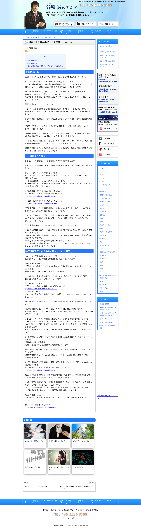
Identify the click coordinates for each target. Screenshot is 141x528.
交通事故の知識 (105, 198)
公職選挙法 (103, 211)
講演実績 (36, 32)
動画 (101, 228)
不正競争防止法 (105, 185)
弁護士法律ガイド (106, 319)
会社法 (102, 205)
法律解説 (103, 255)
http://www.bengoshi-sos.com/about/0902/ (41, 407)
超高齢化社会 (31, 61)
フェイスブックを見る (50, 32)
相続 (26, 51)
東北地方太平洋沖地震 (107, 252)
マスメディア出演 (95, 32)
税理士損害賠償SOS (106, 322)
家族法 (102, 238)
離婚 (101, 291)
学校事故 (103, 235)
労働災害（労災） (106, 225)
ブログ (102, 175)
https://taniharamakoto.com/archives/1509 (41, 203)
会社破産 (103, 208)
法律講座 (103, 258)
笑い (101, 272)
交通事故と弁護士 (106, 195)
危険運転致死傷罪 (106, 232)
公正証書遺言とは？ (34, 63)
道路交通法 (103, 284)
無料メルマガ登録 (65, 32)
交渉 (101, 188)
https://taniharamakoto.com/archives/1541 (41, 289)
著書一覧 (80, 32)
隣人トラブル (104, 288)
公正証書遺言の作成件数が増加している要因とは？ (45, 66)
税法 (101, 269)
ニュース (103, 171)
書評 (101, 248)
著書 (101, 281)
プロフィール (111, 32)
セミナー (103, 168)
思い (101, 242)
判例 (101, 218)
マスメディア (104, 178)
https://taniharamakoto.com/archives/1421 (41, 370)
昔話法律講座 (104, 245)
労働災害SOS (104, 304)
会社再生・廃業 (105, 201)
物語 (101, 262)
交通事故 (103, 191)
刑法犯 (102, 215)
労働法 (102, 222)
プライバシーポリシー (70, 518)
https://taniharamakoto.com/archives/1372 (41, 196)
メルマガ (103, 181)
